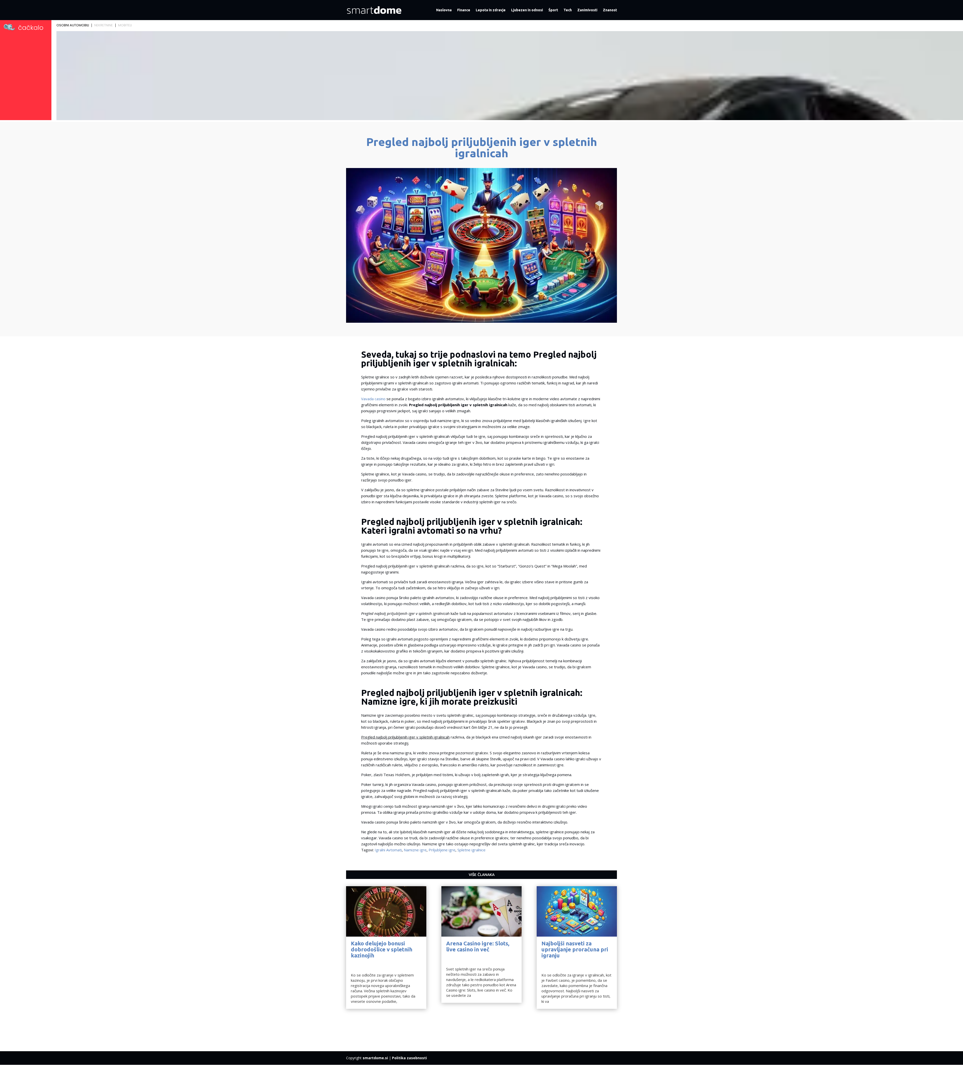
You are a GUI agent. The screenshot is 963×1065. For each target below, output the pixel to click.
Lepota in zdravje (491, 10)
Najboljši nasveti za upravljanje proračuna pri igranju (574, 949)
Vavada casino (373, 398)
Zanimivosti (587, 10)
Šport (553, 10)
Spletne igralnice (471, 849)
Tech (568, 10)
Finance (463, 10)
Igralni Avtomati (388, 849)
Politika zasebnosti (409, 1057)
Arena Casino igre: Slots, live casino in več (477, 946)
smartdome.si (375, 1057)
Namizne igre (415, 849)
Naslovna (444, 10)
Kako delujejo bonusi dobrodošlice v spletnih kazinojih (381, 949)
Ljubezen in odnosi (527, 10)
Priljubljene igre (442, 849)
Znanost (610, 10)
